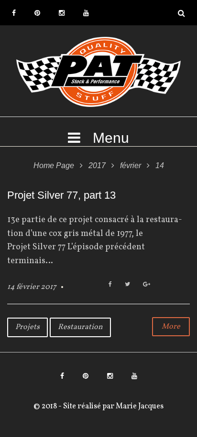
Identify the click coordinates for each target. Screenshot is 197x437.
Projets (27, 327)
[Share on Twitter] (127, 284)
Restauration (80, 327)
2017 (97, 165)
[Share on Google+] (146, 284)
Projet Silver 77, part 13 (61, 195)
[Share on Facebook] (110, 284)
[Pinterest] (37, 13)
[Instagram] (62, 13)
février (130, 165)
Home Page (53, 165)
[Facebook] (14, 13)
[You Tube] (86, 13)
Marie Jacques (139, 406)
